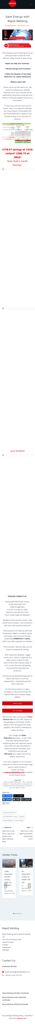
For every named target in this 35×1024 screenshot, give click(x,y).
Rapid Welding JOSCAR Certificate (15, 1004)
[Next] (29, 885)
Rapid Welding (11, 25)
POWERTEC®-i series (10, 816)
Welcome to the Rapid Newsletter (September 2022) (26, 833)
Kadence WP (21, 1018)
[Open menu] (31, 4)
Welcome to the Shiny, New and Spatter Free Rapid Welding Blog (8, 834)
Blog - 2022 (20, 12)
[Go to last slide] (5, 885)
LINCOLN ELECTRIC (9, 812)
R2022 (22, 816)
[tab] (13, 913)
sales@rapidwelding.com (14, 772)
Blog (13, 12)
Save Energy (19, 820)
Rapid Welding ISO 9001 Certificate (15, 993)
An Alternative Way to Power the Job (26, 876)
